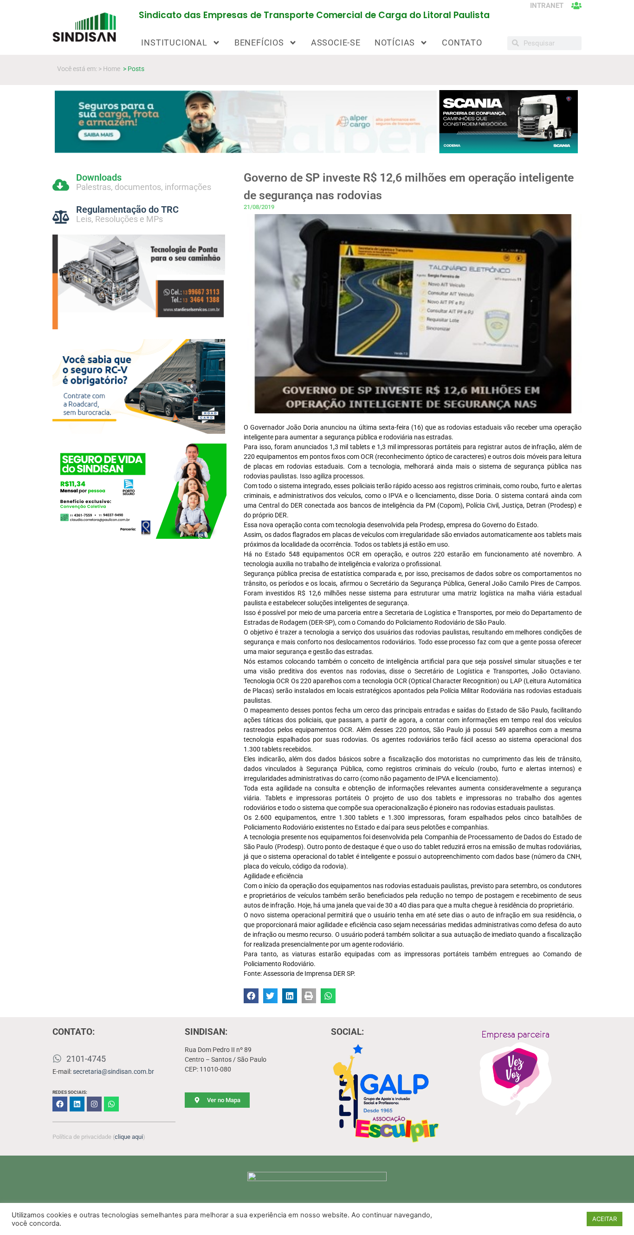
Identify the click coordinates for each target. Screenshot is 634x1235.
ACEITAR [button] (604, 1218)
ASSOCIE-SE (336, 42)
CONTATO (462, 42)
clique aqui (129, 1136)
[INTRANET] (576, 5)
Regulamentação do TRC (127, 209)
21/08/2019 (259, 206)
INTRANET (546, 5)
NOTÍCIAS (395, 42)
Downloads (99, 177)
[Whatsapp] (111, 1104)
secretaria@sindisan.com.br (113, 1071)
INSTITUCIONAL (174, 42)
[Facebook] (59, 1104)
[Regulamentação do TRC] (60, 217)
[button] (251, 995)
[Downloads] (60, 184)
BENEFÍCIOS (259, 42)
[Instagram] (94, 1104)
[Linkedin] (77, 1104)
